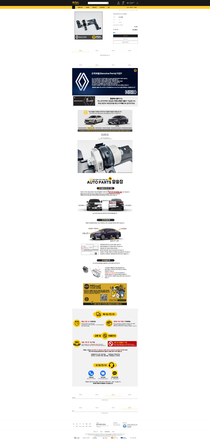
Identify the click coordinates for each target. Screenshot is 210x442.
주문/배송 (90, 426)
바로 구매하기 (125, 35)
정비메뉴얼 (94, 7)
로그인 (128, 7)
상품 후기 (113, 50)
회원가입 (131, 7)
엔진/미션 (126, 10)
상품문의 (83, 426)
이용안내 (101, 431)
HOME (119, 10)
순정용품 (87, 7)
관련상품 (80, 50)
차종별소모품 (80, 7)
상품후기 (86, 426)
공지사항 (80, 426)
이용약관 (113, 431)
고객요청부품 (102, 7)
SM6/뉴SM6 (123, 10)
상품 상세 (96, 50)
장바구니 (123, 3)
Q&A (109, 7)
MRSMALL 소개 (95, 431)
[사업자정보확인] (109, 434)
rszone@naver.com (119, 435)
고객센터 (135, 7)
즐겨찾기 (77, 426)
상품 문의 (129, 50)
